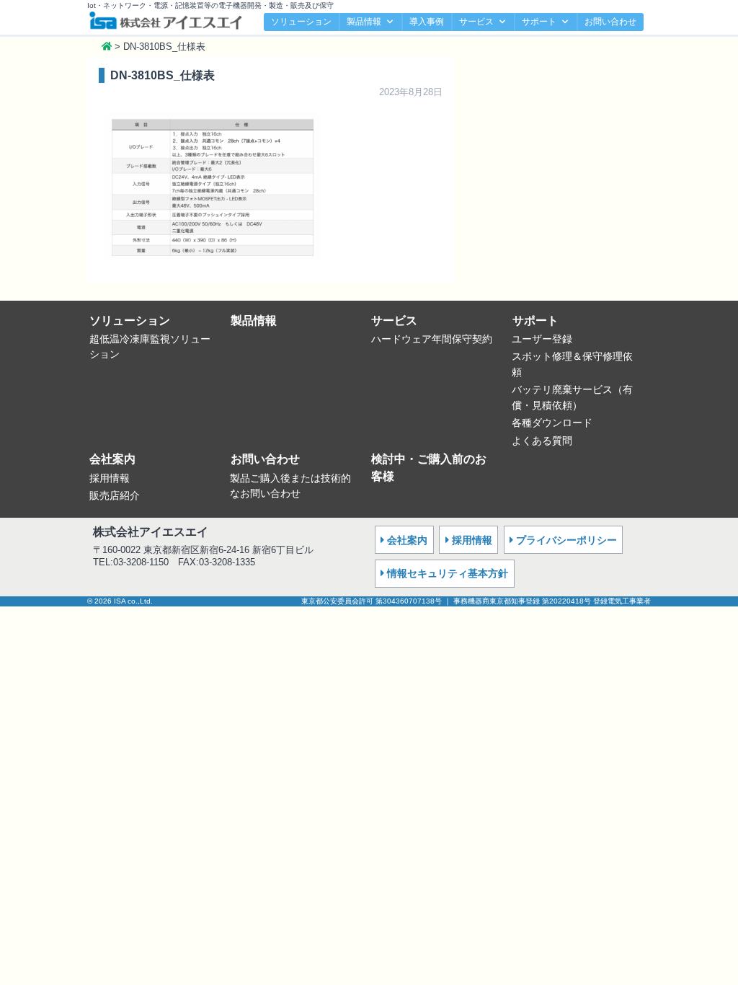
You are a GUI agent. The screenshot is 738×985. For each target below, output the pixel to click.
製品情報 (364, 22)
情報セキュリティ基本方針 (447, 573)
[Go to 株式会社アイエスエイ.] (107, 46)
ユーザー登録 (542, 339)
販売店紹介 (114, 495)
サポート (539, 22)
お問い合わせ (610, 22)
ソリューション (301, 22)
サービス (476, 22)
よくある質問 (542, 440)
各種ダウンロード (552, 422)
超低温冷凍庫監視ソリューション (149, 347)
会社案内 (112, 459)
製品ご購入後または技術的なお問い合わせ (290, 486)
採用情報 (109, 478)
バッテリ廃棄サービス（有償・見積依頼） (572, 397)
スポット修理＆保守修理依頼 (572, 364)
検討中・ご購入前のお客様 (428, 467)
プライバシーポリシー (566, 540)
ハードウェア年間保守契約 (431, 339)
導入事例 (426, 22)
